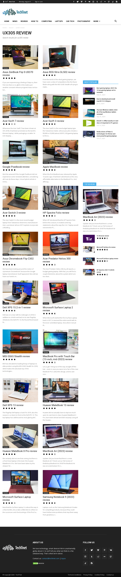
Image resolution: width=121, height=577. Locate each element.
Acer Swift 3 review (53, 121)
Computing (46, 21)
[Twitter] (77, 1)
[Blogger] (116, 1)
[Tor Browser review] (89, 239)
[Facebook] (74, 1)
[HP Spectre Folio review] (60, 198)
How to (34, 21)
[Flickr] (105, 1)
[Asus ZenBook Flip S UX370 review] (20, 57)
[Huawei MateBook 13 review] (60, 390)
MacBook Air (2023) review (58, 451)
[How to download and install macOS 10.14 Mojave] (89, 101)
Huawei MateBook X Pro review (20, 451)
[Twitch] (109, 1)
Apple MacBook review (55, 166)
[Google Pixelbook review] (20, 152)
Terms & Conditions (74, 575)
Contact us (110, 575)
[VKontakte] (89, 1)
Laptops (59, 21)
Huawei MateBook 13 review (58, 405)
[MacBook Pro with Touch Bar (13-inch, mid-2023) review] (60, 341)
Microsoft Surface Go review (106, 247)
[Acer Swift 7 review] (20, 106)
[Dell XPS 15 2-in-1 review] (20, 293)
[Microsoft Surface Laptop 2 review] (60, 293)
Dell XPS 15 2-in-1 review (17, 307)
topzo (63, 558)
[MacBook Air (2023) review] (60, 436)
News (15, 21)
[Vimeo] (81, 1)
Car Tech (70, 21)
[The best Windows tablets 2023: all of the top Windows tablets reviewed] (89, 113)
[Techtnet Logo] (15, 550)
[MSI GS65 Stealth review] (20, 341)
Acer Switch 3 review (14, 212)
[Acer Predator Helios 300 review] (60, 244)
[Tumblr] (97, 1)
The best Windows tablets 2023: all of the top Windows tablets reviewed (107, 112)
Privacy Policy (87, 575)
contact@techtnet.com (50, 558)
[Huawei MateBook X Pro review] (20, 436)
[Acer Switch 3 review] (20, 198)
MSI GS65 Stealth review (16, 356)
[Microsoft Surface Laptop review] (20, 482)
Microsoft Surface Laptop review (107, 258)
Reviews (24, 21)
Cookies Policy (99, 575)
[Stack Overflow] (113, 1)
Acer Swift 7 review (13, 121)
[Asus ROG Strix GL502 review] (60, 57)
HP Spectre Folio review (56, 212)
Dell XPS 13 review (13, 405)
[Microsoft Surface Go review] (89, 249)
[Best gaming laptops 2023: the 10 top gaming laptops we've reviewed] (89, 91)
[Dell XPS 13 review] (20, 390)
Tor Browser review (103, 236)
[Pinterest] (85, 1)
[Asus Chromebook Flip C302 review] (20, 244)
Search (11, 28)
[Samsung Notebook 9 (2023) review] (60, 482)
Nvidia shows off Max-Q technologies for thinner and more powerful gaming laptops (107, 134)
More (95, 21)
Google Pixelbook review (16, 166)
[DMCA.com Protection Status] (39, 564)
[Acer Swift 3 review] (60, 106)
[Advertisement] (100, 298)
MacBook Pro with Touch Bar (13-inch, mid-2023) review (59, 358)
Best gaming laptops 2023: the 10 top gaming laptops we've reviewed (107, 90)
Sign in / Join (39, 1)
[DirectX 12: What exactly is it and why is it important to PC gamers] (89, 123)
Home (6, 21)
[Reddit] (101, 1)
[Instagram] (93, 1)
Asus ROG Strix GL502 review (59, 72)
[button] (115, 21)
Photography (84, 21)
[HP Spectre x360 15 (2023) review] (89, 272)
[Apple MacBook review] (60, 152)
